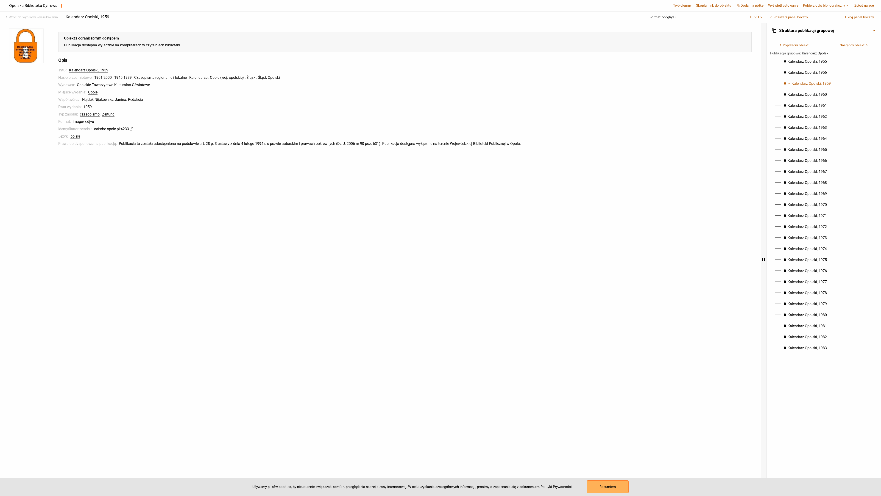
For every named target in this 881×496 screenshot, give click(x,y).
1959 (88, 107)
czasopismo (90, 114)
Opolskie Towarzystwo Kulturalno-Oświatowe (113, 85)
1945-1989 (123, 77)
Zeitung (108, 114)
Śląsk (250, 77)
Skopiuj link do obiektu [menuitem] (713, 5)
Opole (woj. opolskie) (227, 77)
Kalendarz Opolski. (816, 53)
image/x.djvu (83, 121)
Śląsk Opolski (269, 77)
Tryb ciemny (682, 5)
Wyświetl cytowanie (783, 5)
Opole (93, 92)
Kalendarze (198, 77)
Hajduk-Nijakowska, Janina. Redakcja (112, 99)
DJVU (754, 17)
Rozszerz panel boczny (790, 17)
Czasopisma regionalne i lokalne (160, 77)
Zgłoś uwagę (864, 5)
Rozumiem (607, 487)
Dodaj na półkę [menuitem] (752, 5)
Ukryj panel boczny (859, 17)
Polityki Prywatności (556, 487)
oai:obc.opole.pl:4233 (111, 129)
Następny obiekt (851, 45)
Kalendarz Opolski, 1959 (88, 70)
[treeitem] (823, 61)
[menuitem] (805, 61)
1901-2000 (103, 77)
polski (75, 136)
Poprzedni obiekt (796, 45)
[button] (824, 30)
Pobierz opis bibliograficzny (824, 5)
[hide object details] (763, 259)
